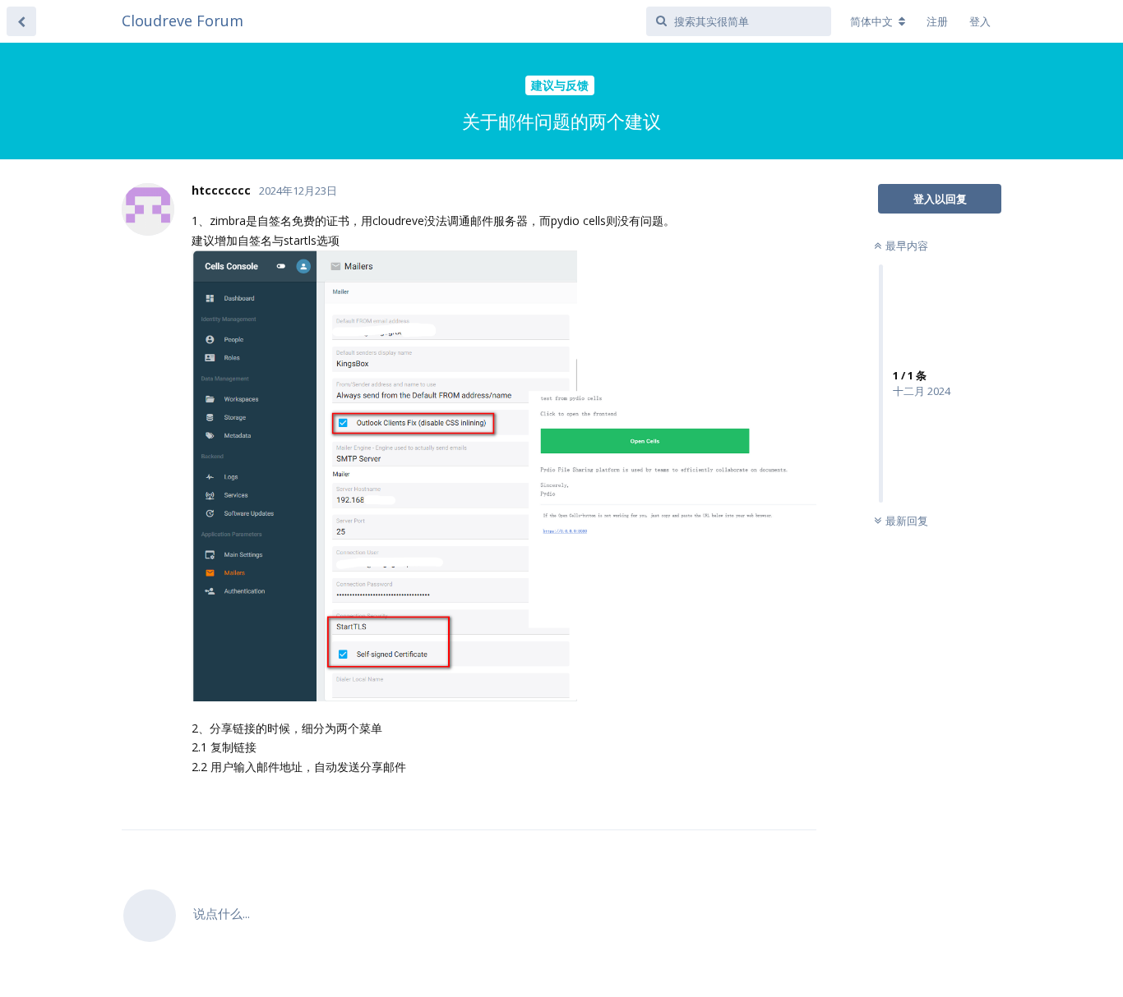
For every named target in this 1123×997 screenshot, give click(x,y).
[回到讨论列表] (21, 21)
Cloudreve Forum (182, 20)
